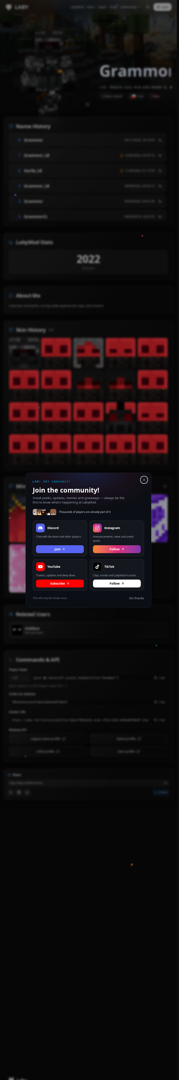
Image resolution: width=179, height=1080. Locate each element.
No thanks (136, 598)
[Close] (144, 479)
